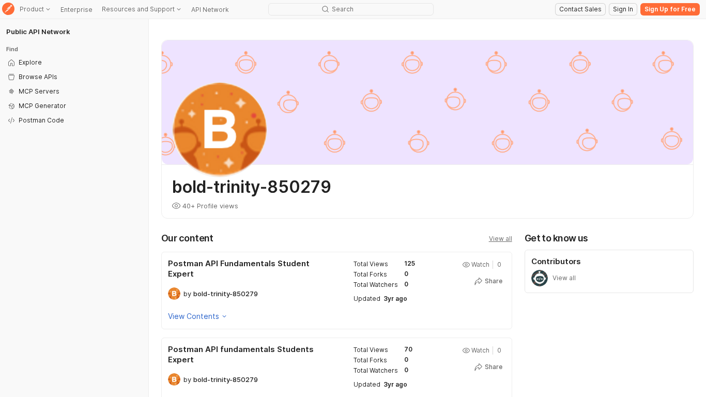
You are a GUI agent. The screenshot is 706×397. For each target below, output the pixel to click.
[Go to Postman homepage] (8, 10)
